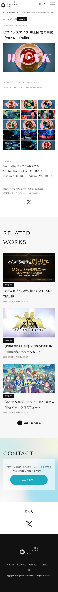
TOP (4, 12)
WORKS (12, 12)
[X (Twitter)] (29, 202)
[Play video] (29, 57)
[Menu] (52, 4)
